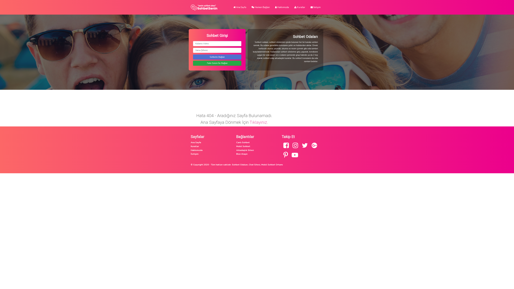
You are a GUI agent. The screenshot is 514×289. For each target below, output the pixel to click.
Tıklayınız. (259, 122)
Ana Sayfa (241, 7)
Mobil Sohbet (243, 146)
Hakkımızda (283, 7)
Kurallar (300, 7)
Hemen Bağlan (262, 7)
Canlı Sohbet (243, 142)
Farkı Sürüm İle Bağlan (217, 63)
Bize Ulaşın (241, 154)
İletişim (317, 7)
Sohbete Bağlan (217, 57)
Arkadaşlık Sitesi (245, 150)
